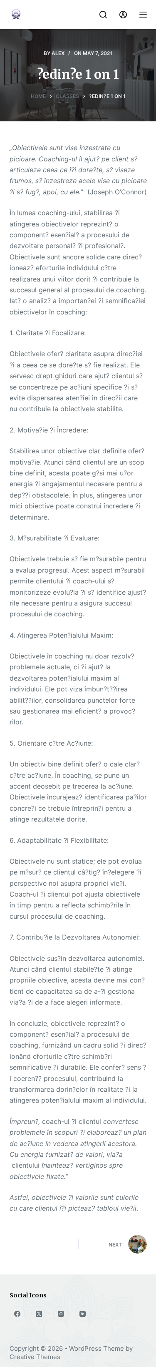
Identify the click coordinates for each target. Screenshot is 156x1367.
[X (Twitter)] (39, 1314)
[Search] (103, 14)
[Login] (123, 14)
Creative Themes (35, 1357)
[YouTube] (83, 1314)
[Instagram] (61, 1314)
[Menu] (143, 14)
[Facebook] (17, 1314)
